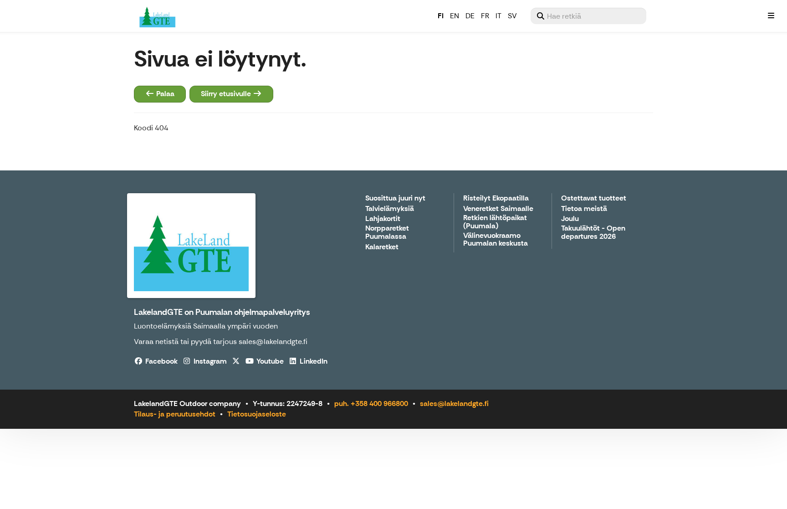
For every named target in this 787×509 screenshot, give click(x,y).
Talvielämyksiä (389, 209)
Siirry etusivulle (227, 93)
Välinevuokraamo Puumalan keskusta (495, 239)
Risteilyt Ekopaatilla (496, 198)
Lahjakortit (382, 219)
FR (485, 16)
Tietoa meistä (584, 209)
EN (454, 16)
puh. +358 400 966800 (371, 403)
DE (470, 16)
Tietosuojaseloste (256, 414)
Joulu (570, 219)
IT (498, 16)
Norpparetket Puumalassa (387, 232)
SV (512, 16)
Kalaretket (382, 247)
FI (441, 16)
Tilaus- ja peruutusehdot (174, 414)
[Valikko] (771, 16)
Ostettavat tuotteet (593, 198)
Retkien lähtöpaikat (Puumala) (495, 222)
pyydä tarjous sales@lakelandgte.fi (249, 341)
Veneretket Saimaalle (498, 209)
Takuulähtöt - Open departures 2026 (593, 232)
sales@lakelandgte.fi (454, 403)
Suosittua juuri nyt (395, 198)
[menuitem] (588, 15)
